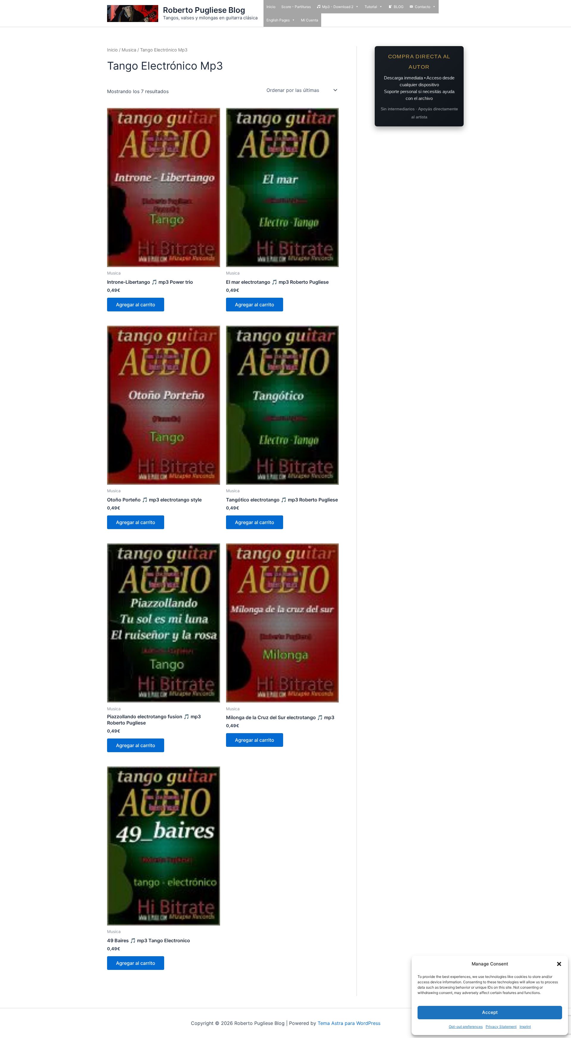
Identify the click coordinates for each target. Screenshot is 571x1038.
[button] (559, 964)
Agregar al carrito (135, 305)
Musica (129, 50)
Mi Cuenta (309, 20)
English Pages (278, 20)
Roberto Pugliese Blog (204, 10)
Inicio (270, 6)
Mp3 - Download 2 (337, 6)
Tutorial (371, 6)
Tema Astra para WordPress (349, 1023)
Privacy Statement (501, 1026)
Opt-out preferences (466, 1026)
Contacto (422, 6)
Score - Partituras (296, 6)
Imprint (525, 1026)
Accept (490, 1012)
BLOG (399, 6)
